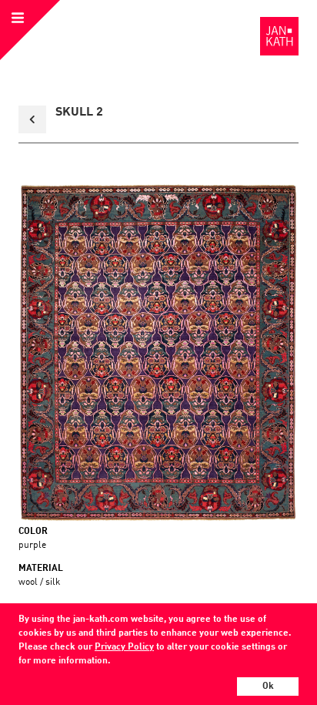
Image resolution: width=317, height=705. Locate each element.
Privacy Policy (124, 647)
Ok (268, 686)
